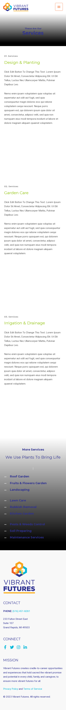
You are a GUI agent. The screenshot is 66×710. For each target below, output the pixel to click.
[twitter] (13, 647)
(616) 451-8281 (21, 611)
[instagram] (19, 647)
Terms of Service (32, 688)
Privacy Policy (10, 688)
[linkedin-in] (26, 647)
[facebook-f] (6, 647)
